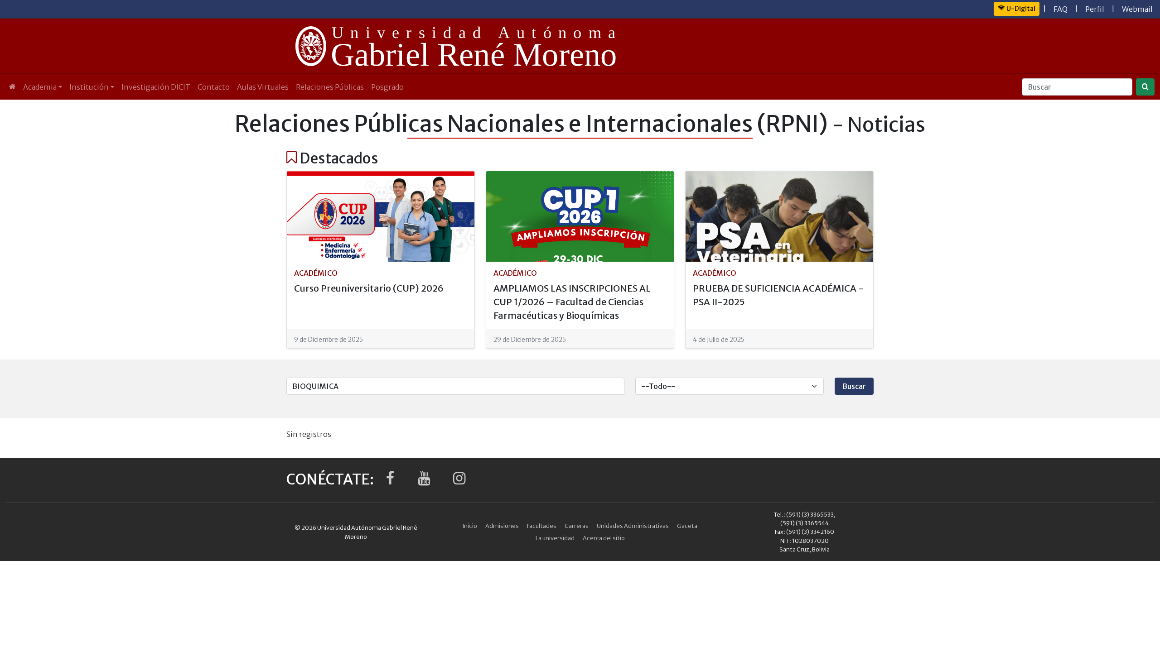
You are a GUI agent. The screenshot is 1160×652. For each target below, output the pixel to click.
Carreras (577, 525)
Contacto (214, 86)
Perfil (1094, 9)
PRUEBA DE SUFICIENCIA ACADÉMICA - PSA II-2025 (778, 295)
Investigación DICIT (155, 86)
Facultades (541, 525)
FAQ (1061, 9)
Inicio (470, 525)
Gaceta (687, 525)
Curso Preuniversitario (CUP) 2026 (369, 288)
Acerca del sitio (604, 538)
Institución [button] (89, 86)
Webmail (1137, 9)
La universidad (555, 538)
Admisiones (502, 525)
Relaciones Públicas (330, 86)
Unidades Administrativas (633, 525)
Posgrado (387, 86)
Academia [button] (40, 86)
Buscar (854, 386)
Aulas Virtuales (263, 86)
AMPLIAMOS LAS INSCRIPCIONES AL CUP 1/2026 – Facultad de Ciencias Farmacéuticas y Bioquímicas (572, 302)
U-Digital (1020, 9)
